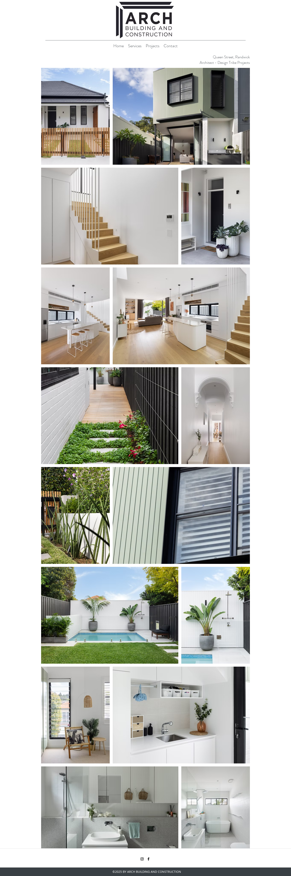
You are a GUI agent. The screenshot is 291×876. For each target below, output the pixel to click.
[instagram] (142, 859)
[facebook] (148, 859)
